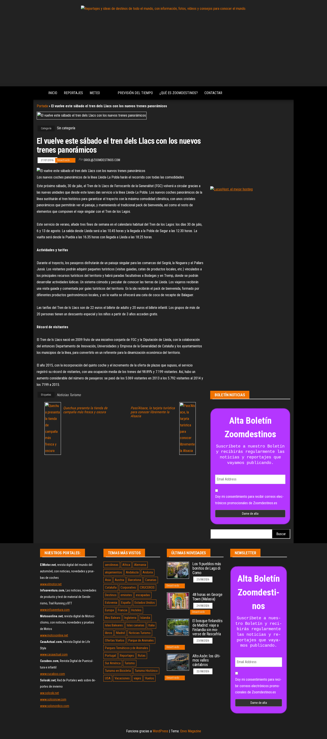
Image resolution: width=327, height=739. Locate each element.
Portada (42, 106)
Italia (151, 625)
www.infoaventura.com (55, 609)
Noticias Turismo (69, 395)
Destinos (111, 595)
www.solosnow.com (53, 699)
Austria (119, 580)
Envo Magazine (190, 731)
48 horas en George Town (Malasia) (207, 596)
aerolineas (111, 565)
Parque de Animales (141, 640)
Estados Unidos (145, 603)
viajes (137, 678)
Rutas (141, 656)
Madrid (120, 633)
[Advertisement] (163, 49)
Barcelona (134, 580)
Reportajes (73, 93)
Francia (122, 610)
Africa (126, 565)
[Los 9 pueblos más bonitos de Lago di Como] (178, 570)
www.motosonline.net (54, 635)
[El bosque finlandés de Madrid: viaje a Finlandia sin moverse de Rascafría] (178, 627)
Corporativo (128, 587)
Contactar (213, 93)
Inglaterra (130, 618)
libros (108, 633)
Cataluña (111, 587)
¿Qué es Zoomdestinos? (178, 93)
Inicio (52, 93)
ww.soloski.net (49, 693)
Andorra (148, 572)
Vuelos (149, 678)
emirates (126, 595)
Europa (109, 610)
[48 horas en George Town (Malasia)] (178, 601)
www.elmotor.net (51, 584)
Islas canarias (135, 625)
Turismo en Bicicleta (118, 671)
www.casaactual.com (54, 654)
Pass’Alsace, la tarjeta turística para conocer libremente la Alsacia (153, 412)
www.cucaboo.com (52, 674)
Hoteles (136, 610)
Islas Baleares (114, 625)
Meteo (95, 93)
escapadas (143, 595)
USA (108, 678)
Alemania (140, 565)
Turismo (130, 663)
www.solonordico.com (54, 706)
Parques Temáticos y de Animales (126, 648)
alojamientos (113, 572)
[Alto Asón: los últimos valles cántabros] (178, 662)
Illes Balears (112, 618)
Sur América (113, 663)
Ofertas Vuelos (114, 640)
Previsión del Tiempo (135, 93)
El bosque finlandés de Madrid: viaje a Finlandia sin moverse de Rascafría (207, 627)
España (126, 603)
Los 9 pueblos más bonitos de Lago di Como (206, 568)
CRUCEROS (147, 587)
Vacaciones (122, 678)
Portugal (110, 656)
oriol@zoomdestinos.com (102, 160)
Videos (108, 93)
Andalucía (132, 572)
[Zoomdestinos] (39, 93)
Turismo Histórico (146, 671)
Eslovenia (111, 603)
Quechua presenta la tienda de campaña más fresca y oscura (85, 410)
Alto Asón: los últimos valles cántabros (206, 660)
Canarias (150, 580)
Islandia (145, 618)
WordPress (160, 731)
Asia (108, 580)
